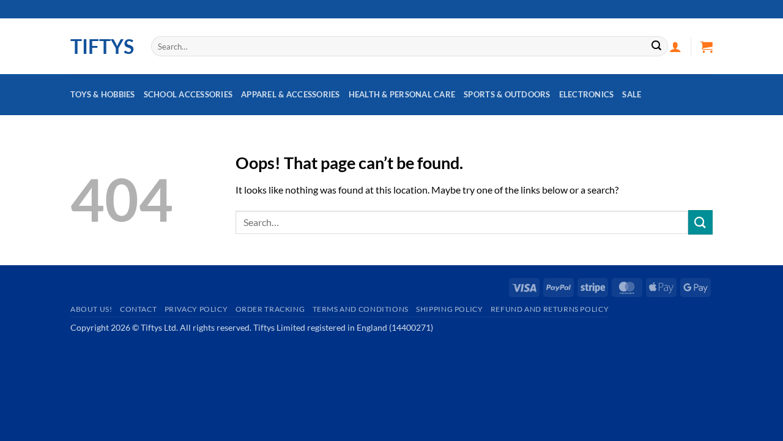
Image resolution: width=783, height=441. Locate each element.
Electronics (586, 94)
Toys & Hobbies (102, 94)
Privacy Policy (196, 309)
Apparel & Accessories (290, 94)
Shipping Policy (449, 309)
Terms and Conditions (361, 309)
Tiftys (101, 46)
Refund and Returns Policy (550, 309)
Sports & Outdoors (507, 94)
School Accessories (188, 94)
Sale (631, 94)
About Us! (91, 309)
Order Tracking (270, 309)
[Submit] (656, 46)
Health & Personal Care (402, 94)
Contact (138, 309)
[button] (675, 46)
